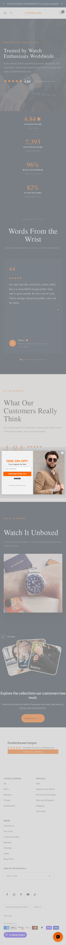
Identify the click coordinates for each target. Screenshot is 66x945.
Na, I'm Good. (17, 478)
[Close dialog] (62, 452)
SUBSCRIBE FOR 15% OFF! (17, 474)
